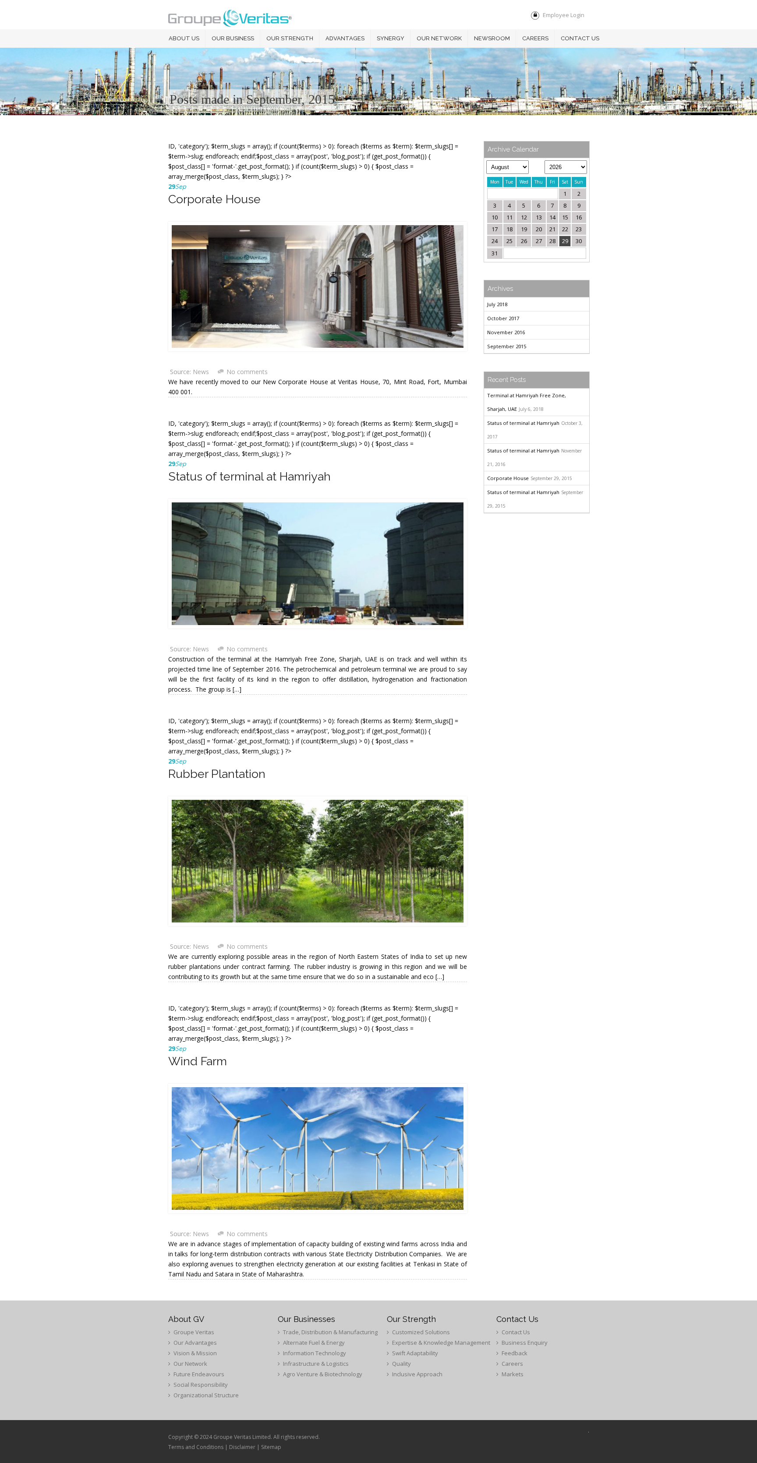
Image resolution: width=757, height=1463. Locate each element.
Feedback (514, 1353)
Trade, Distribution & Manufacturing (330, 1332)
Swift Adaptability (415, 1353)
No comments (247, 372)
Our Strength (289, 38)
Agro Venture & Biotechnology (322, 1374)
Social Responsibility (200, 1385)
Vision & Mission (195, 1353)
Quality (401, 1364)
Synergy (390, 38)
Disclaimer (242, 1447)
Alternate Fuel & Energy (314, 1342)
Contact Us (516, 1332)
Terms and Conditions (195, 1447)
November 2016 (506, 332)
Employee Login (563, 15)
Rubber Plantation (216, 774)
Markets (513, 1374)
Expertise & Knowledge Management (441, 1342)
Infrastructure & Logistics (316, 1364)
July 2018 (497, 304)
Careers (535, 38)
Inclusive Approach (417, 1374)
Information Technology (314, 1353)
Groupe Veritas (193, 1332)
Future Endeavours (198, 1374)
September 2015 (506, 346)
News (201, 372)
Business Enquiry (525, 1342)
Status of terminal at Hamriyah (249, 476)
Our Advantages (195, 1342)
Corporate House (214, 199)
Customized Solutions (421, 1332)
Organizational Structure (206, 1395)
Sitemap (271, 1447)
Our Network (439, 38)
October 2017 (503, 318)
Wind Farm (197, 1061)
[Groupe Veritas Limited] (230, 19)
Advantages (344, 38)
